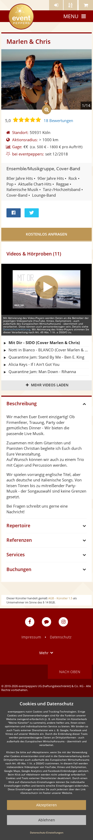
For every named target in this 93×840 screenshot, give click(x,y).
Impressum (31, 637)
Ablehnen (46, 819)
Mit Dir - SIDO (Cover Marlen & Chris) (44, 342)
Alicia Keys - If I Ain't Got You (34, 364)
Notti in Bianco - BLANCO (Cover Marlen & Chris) (49, 349)
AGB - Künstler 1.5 (60, 598)
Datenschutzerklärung (16, 329)
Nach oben (69, 671)
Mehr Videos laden (49, 384)
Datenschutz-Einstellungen (46, 832)
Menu (71, 16)
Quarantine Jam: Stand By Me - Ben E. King (46, 357)
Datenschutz (61, 637)
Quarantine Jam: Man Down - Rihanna (42, 371)
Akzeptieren (46, 804)
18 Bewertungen (58, 120)
